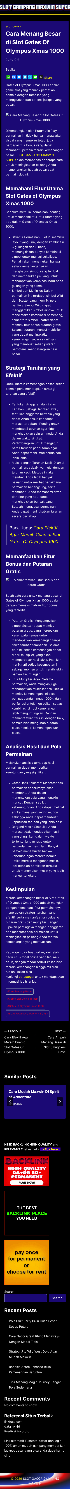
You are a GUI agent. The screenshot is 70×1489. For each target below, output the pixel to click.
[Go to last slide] (10, 1101)
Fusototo (31, 1441)
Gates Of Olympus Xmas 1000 (25, 1006)
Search (9, 1291)
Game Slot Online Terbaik (22, 998)
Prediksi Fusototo (16, 1431)
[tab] (28, 1122)
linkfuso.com (13, 1421)
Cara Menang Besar (19, 991)
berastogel (26, 976)
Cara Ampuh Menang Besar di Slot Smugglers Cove (53, 1042)
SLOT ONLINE (13, 26)
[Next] (60, 1101)
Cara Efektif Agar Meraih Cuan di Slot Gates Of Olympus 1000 (35, 534)
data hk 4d (12, 1426)
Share (48, 77)
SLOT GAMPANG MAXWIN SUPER (27, 1013)
